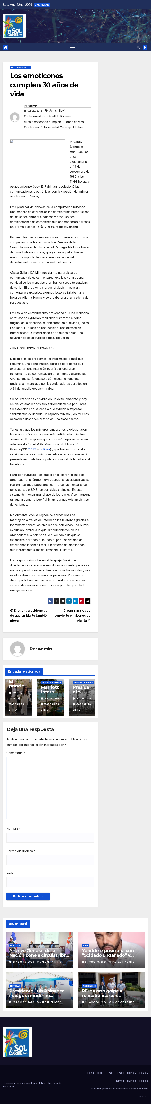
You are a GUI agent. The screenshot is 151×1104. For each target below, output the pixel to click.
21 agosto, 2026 (24, 962)
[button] (138, 47)
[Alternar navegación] (72, 47)
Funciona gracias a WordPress (21, 1083)
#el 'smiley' (57, 110)
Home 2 (131, 1072)
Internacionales (20, 68)
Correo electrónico (21, 851)
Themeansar (10, 1086)
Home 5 (131, 1080)
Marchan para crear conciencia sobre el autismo (119, 1088)
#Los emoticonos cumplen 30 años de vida (54, 122)
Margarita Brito (16, 707)
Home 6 (143, 1080)
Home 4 (119, 1080)
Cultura (15, 946)
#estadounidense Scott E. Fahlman (48, 116)
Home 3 (143, 1072)
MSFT (32, 449)
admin (33, 105)
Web (9, 873)
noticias (45, 449)
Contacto (143, 1096)
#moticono (31, 127)
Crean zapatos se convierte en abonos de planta (72, 615)
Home (90, 1072)
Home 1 (120, 1072)
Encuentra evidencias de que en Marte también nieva (29, 615)
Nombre (13, 828)
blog (99, 1072)
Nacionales (89, 986)
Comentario (15, 753)
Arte (85, 946)
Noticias (15, 986)
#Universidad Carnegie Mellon (62, 127)
